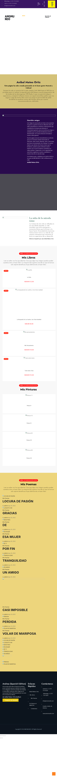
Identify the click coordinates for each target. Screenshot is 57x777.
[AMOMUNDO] (7, 12)
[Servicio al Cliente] (46, 13)
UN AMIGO (11, 572)
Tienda (35, 15)
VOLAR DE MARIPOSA (19, 633)
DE (5, 525)
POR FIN (9, 549)
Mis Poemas (31, 19)
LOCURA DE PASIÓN (18, 501)
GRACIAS (10, 513)
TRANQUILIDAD (15, 560)
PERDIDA (9, 622)
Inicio (23, 15)
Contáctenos (39, 19)
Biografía (29, 15)
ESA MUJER (12, 537)
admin (6, 506)
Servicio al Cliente (48, 16)
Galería (41, 15)
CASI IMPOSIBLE (15, 610)
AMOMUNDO (9, 17)
